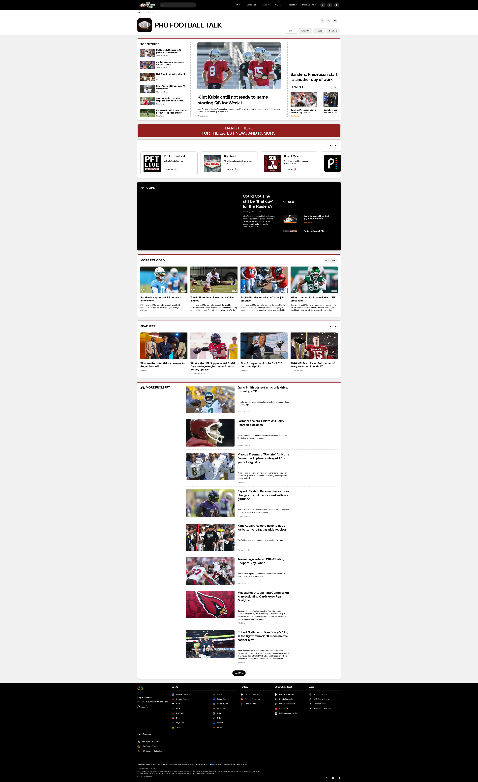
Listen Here (169, 170)
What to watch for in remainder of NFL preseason (314, 299)
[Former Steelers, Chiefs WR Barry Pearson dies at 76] (210, 433)
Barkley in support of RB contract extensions (160, 299)
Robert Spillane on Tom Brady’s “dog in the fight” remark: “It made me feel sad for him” (263, 636)
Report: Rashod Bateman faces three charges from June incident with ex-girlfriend (263, 495)
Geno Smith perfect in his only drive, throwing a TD (263, 389)
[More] (322, 4)
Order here (229, 170)
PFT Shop (332, 31)
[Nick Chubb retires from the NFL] (147, 77)
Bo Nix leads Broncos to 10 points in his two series (168, 51)
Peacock (319, 31)
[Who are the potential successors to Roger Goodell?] (163, 345)
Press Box (185, 764)
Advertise (140, 764)
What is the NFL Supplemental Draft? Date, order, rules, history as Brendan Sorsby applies (212, 366)
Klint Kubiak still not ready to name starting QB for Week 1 (232, 100)
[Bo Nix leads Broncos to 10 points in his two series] (147, 53)
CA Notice (231, 764)
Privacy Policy (203, 764)
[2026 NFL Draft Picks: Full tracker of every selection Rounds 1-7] (314, 345)
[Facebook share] (322, 20)
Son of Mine (291, 156)
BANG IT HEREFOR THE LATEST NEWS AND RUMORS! (239, 131)
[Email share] (335, 20)
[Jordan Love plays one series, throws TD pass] (147, 65)
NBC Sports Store (175, 764)
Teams (291, 31)
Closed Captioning (157, 764)
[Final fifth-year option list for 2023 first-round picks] (264, 345)
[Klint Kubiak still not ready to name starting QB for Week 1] (239, 65)
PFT (238, 5)
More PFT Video (330, 260)
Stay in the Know (144, 698)
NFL (138, 13)
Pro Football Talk (148, 13)
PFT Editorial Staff (297, 370)
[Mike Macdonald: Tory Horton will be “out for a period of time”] (147, 113)
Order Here (289, 170)
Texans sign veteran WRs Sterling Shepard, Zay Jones (261, 561)
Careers (147, 764)
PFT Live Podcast (174, 156)
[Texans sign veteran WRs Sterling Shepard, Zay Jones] (210, 571)
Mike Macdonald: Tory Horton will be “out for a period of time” (171, 111)
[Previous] (331, 87)
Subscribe (142, 707)
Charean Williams (162, 56)
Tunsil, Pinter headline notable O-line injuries (212, 299)
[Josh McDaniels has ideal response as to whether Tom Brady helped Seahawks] (147, 101)
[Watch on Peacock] (332, 163)
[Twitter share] (328, 20)
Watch (278, 5)
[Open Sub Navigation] (269, 4)
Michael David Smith (197, 374)
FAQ (166, 764)
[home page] (147, 5)
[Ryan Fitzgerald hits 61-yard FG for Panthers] (147, 89)
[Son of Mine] (272, 163)
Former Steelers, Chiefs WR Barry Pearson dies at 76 (261, 423)
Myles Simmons (203, 116)
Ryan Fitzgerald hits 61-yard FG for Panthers (170, 87)
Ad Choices (194, 764)
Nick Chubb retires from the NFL (171, 74)
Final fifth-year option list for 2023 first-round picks (261, 365)
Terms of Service (241, 764)
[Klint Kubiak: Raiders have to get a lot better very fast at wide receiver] (210, 537)
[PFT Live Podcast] (152, 163)
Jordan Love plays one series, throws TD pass (170, 63)
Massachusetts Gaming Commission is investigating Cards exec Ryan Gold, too (263, 596)
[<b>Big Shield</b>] (212, 163)
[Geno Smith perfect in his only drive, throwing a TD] (210, 399)
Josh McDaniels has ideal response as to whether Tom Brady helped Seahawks (169, 99)
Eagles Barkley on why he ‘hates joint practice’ (262, 299)
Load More (239, 673)
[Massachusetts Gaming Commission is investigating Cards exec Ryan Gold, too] (210, 604)
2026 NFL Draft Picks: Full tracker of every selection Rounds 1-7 (313, 365)
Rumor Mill (251, 5)
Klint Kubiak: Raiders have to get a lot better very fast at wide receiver (262, 528)
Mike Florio (160, 80)
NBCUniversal (150, 768)
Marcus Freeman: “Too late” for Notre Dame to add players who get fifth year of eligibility (263, 458)
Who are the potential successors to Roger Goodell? (162, 365)
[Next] (335, 87)
